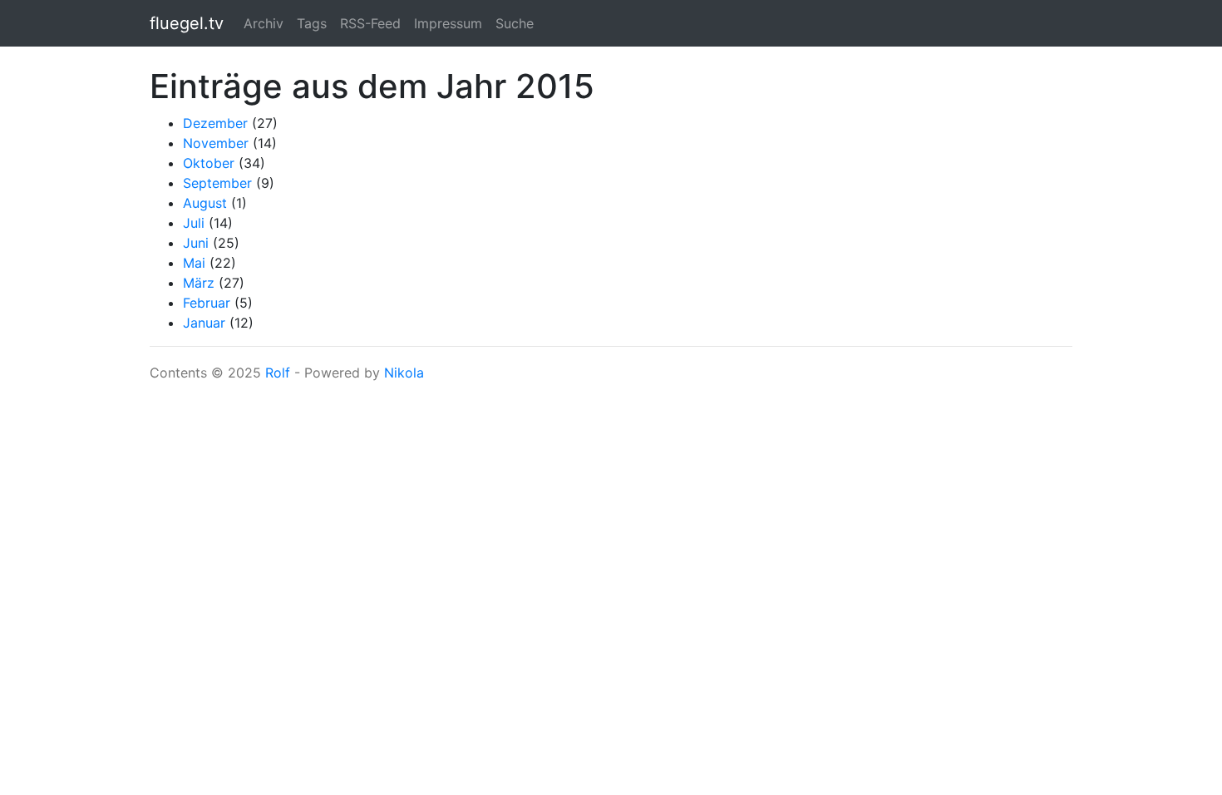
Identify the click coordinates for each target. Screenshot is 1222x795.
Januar (204, 322)
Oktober (208, 163)
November (216, 143)
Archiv (263, 23)
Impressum (448, 23)
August (205, 203)
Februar (206, 302)
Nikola (404, 372)
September (217, 183)
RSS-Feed (370, 23)
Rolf (277, 372)
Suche (514, 23)
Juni (196, 243)
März (198, 282)
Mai (194, 262)
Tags (312, 23)
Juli (193, 223)
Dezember (215, 123)
